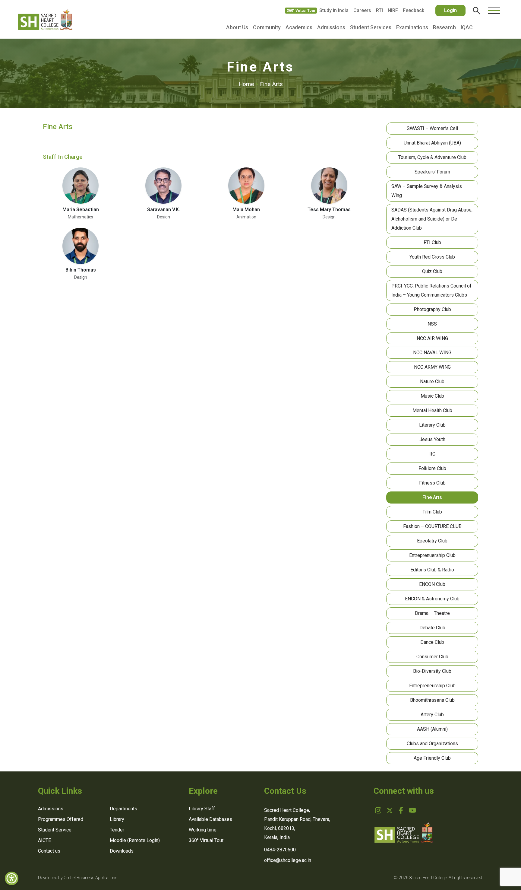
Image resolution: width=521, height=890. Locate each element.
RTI (379, 10)
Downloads (122, 851)
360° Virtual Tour (301, 10)
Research (444, 27)
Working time (202, 830)
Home (248, 84)
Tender (117, 830)
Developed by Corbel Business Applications (78, 877)
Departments (123, 809)
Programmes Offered (60, 819)
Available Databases (210, 819)
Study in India (334, 10)
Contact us (49, 851)
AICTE (44, 840)
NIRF (393, 10)
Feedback (413, 10)
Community (267, 27)
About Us (237, 27)
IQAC (467, 27)
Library (117, 819)
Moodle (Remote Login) (135, 840)
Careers (362, 10)
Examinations (412, 27)
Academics (299, 27)
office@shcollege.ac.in (287, 860)
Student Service (54, 830)
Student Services (370, 27)
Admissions (331, 27)
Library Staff (202, 809)
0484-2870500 (280, 850)
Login (450, 10)
